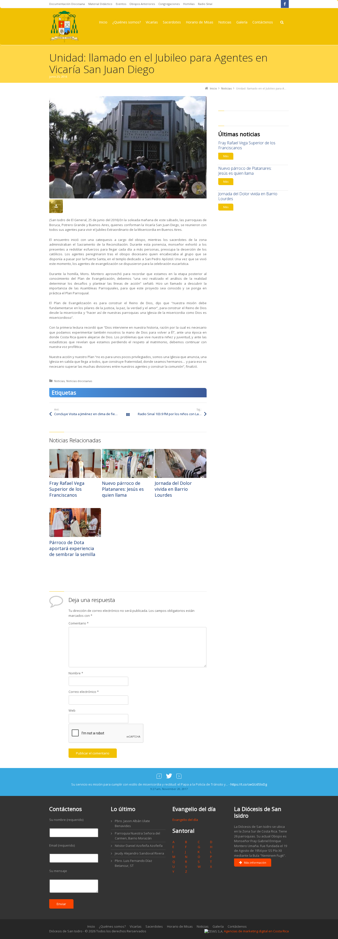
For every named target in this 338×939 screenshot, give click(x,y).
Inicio (91, 926)
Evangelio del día (185, 819)
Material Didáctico (100, 4)
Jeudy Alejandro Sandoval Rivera (139, 853)
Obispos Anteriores (142, 4)
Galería (218, 926)
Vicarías (136, 926)
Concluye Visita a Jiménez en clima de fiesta (87, 414)
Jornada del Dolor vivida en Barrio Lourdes (173, 489)
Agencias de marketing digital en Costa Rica (256, 931)
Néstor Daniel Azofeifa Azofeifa (139, 845)
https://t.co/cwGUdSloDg (248, 784)
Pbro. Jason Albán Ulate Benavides (132, 823)
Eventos (121, 4)
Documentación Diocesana (67, 4)
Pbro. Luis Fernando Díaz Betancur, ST (133, 863)
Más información (255, 862)
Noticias (59, 381)
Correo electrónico (84, 691)
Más (225, 156)
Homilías (188, 4)
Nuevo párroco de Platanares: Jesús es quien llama (123, 489)
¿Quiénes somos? (112, 926)
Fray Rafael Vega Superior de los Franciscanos (66, 489)
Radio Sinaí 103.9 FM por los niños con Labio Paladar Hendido (172, 414)
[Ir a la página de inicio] (64, 27)
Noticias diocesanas (79, 381)
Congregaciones (169, 4)
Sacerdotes (154, 926)
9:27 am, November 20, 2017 (169, 789)
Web (72, 710)
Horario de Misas (180, 926)
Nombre (76, 673)
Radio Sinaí (205, 4)
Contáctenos (237, 926)
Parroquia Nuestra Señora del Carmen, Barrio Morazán (137, 835)
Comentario (79, 623)
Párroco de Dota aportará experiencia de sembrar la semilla (72, 548)
